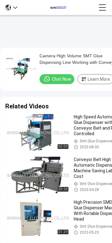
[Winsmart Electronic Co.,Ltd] (58, 7)
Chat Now (61, 79)
